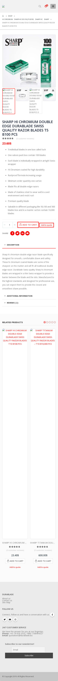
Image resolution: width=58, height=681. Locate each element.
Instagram (15, 619)
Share (5, 233)
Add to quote (46, 225)
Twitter (17, 233)
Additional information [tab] (19, 296)
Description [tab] (13, 245)
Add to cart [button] (16, 561)
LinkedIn (22, 233)
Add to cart (30, 224)
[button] (44, 322)
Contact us (7, 600)
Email (27, 233)
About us (6, 598)
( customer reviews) (25, 138)
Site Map (6, 602)
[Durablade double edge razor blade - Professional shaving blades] (14, 6)
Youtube (10, 619)
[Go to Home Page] (3, 16)
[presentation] (3, 61)
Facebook (12, 233)
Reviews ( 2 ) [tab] (12, 302)
